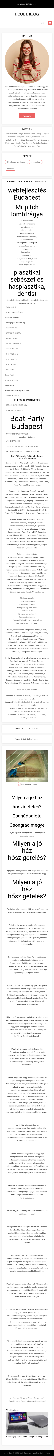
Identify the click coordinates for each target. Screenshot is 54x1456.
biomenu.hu (27, 255)
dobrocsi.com (12, 328)
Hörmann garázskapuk (27, 614)
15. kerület (39, 708)
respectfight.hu (27, 262)
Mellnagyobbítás (27, 598)
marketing (35, 162)
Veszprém (32, 146)
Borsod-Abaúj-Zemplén (39, 134)
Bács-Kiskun (11, 134)
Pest (23, 143)
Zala (38, 146)
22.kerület (22, 718)
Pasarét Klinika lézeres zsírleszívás (27, 620)
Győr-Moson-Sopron (38, 137)
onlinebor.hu (12, 349)
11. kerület (22, 705)
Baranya (20, 134)
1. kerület (18, 696)
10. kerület (44, 702)
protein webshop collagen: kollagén (22, 451)
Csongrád (20, 137)
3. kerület (35, 696)
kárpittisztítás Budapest (17, 434)
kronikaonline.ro (13, 333)
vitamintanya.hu (40, 182)
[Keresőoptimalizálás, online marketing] (27, 14)
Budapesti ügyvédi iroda (27, 608)
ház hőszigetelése (19, 909)
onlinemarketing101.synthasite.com (22, 446)
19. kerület (21, 715)
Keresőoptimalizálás (15, 90)
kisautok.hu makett (14, 410)
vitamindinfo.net (27, 252)
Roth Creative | (35, 1453)
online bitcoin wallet (27, 601)
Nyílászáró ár (27, 611)
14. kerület (29, 708)
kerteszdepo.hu (27, 221)
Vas (26, 146)
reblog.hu (25, 300)
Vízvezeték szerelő (27, 604)
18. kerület (35, 711)
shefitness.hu (27, 230)
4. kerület (44, 696)
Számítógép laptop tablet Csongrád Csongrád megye (28, 1437)
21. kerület (40, 715)
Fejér (27, 137)
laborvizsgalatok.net (27, 265)
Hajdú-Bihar (10, 140)
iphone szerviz (12, 396)
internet (10, 169)
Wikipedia (10, 370)
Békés (26, 134)
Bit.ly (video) (11, 359)
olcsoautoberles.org (27, 246)
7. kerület (17, 702)
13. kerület (19, 708)
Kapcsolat (27, 116)
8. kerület (26, 702)
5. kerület (22, 699)
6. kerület (31, 699)
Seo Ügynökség (11, 380)
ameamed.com (12, 338)
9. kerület (35, 702)
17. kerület (25, 711)
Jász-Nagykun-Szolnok (30, 140)
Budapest (12, 137)
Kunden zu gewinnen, (16, 162)
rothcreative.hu (27, 239)
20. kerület (31, 715)
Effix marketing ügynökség (27, 623)
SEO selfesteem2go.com (16, 405)
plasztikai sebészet (14, 300)
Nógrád (18, 143)
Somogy (29, 143)
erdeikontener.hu (14, 344)
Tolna (21, 146)
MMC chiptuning (13, 441)
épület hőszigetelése (36, 925)
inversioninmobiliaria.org (27, 236)
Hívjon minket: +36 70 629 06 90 (26, 4)
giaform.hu (11, 307)
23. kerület (31, 718)
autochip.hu (11, 365)
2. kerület (26, 696)
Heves (18, 140)
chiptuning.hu (12, 354)
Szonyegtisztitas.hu (27, 617)
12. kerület (32, 705)
